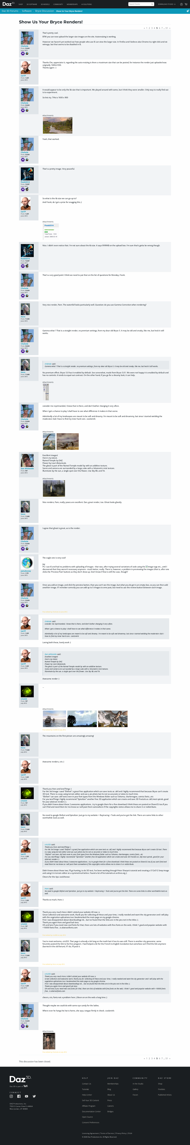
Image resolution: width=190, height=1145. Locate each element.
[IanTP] (28, 67)
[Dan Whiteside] (28, 460)
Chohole (24, 46)
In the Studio (138, 1083)
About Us (111, 1095)
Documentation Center (91, 1111)
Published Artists (165, 1095)
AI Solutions (86, 4)
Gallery (135, 1089)
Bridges (110, 1111)
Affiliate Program (88, 1106)
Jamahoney (26, 571)
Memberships (72, 4)
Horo (23, 316)
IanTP (23, 75)
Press (109, 1100)
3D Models (45, 4)
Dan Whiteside (27, 468)
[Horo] (28, 309)
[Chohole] (28, 38)
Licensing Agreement (90, 1133)
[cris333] (28, 692)
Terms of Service (107, 1133)
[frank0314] (28, 174)
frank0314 (25, 182)
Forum (135, 1095)
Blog (109, 1089)
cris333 (24, 699)
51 (167, 28)
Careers (110, 1106)
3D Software (32, 4)
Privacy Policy (121, 1133)
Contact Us (86, 1083)
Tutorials (85, 1089)
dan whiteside (50, 654)
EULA (130, 1133)
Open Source (87, 1117)
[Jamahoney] (28, 563)
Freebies (161, 1089)
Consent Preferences (90, 1122)
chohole (48, 364)
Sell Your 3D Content (90, 1100)
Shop (21, 4)
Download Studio (166, 4)
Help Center (87, 1095)
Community (58, 4)
